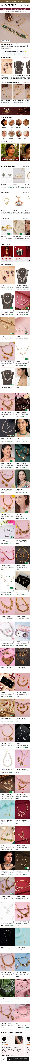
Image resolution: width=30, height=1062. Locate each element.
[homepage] (10, 5)
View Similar (6, 40)
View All (25, 57)
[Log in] (28, 5)
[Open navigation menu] (2, 5)
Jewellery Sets (9, 11)
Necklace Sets (17, 11)
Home (2, 11)
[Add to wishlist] (3, 1059)
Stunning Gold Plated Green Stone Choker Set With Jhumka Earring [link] (26, 11)
